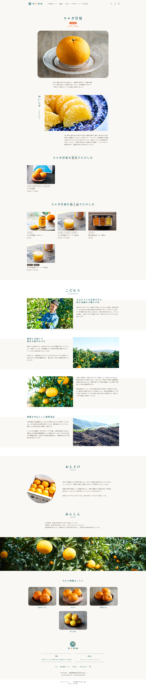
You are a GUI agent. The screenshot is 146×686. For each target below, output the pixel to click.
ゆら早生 (69, 659)
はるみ (57, 659)
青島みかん (63, 659)
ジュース (96, 659)
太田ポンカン (45, 659)
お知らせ (74, 667)
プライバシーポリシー (65, 682)
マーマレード (83, 659)
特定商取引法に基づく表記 (79, 682)
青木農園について (65, 667)
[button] (61, 3)
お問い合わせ (83, 667)
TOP (56, 667)
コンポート (91, 659)
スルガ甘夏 (52, 659)
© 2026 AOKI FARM (73, 683)
